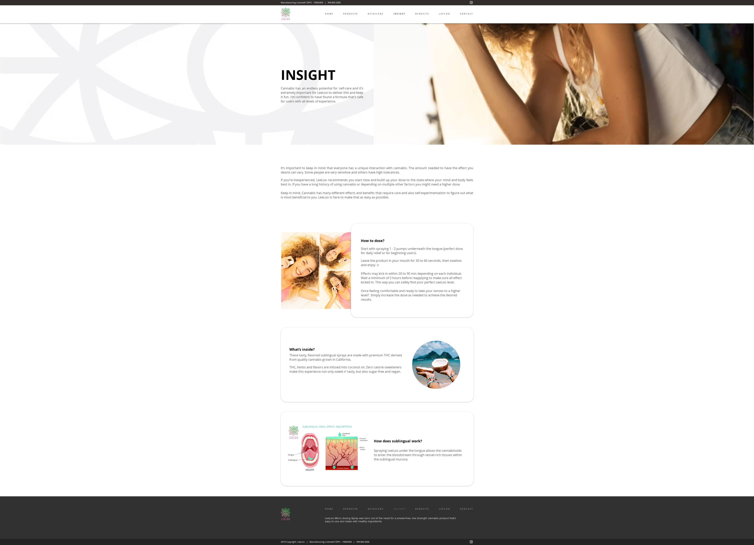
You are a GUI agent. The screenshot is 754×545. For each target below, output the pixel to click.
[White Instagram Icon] (471, 3)
